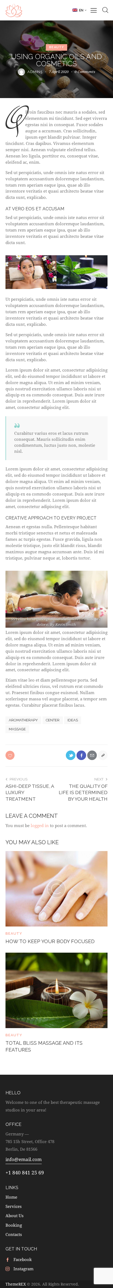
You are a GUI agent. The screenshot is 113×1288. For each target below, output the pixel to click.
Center (53, 720)
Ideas (72, 720)
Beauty (56, 47)
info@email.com (23, 1159)
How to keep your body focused (50, 941)
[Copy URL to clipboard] (103, 755)
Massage (17, 729)
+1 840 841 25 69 (24, 1172)
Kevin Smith (65, 624)
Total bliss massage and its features (44, 1046)
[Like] (10, 755)
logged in (40, 825)
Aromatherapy (23, 720)
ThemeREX (15, 1284)
